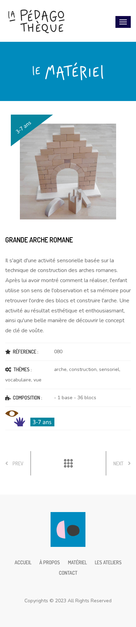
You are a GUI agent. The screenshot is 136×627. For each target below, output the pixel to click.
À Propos (49, 562)
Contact (68, 573)
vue (37, 380)
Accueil (23, 562)
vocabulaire (18, 380)
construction (83, 369)
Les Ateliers (108, 562)
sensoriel (109, 369)
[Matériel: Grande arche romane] (68, 172)
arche (60, 369)
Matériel (77, 562)
